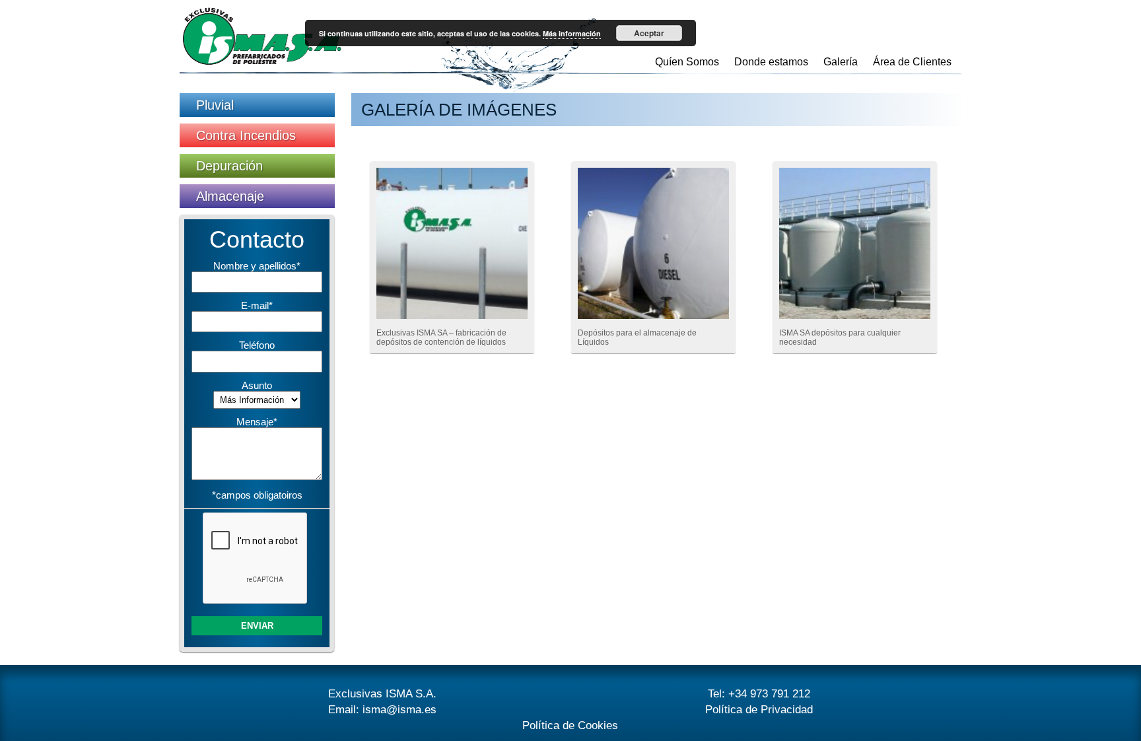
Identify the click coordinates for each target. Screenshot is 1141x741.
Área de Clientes (912, 61)
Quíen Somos (687, 61)
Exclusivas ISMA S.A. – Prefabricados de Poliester (262, 36)
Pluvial (215, 105)
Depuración (229, 166)
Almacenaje (230, 196)
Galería (840, 61)
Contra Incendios (246, 135)
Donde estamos (771, 61)
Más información (572, 33)
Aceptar (649, 33)
